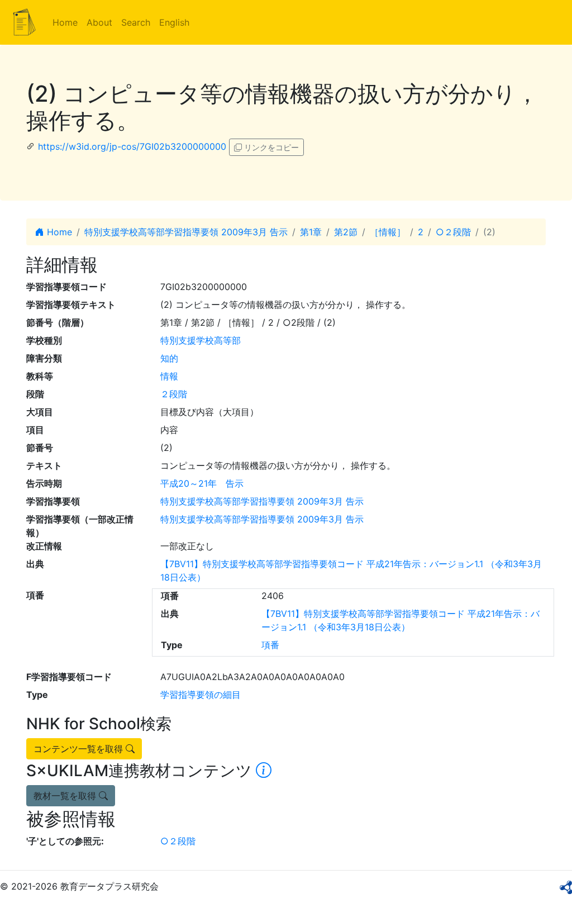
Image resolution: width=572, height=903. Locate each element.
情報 (169, 376)
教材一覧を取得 (66, 795)
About (99, 22)
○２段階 (453, 231)
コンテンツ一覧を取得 (80, 748)
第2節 (346, 231)
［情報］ (388, 231)
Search (135, 22)
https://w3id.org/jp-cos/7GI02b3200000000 (132, 146)
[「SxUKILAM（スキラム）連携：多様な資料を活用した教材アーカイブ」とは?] (263, 770)
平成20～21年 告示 (202, 483)
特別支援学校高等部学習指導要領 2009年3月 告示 (186, 231)
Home (65, 22)
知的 (169, 358)
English (174, 22)
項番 (270, 644)
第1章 (311, 231)
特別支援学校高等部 (200, 340)
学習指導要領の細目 (200, 694)
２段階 (173, 394)
